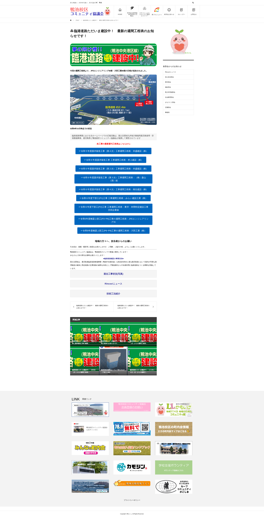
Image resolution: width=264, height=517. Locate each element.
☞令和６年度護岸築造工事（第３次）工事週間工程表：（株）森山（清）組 (113, 179)
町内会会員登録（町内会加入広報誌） (132, 14)
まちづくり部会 (170, 102)
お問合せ (194, 14)
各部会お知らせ (169, 14)
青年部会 (168, 82)
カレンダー (181, 14)
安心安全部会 (169, 77)
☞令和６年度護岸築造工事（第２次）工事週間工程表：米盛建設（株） (113, 168)
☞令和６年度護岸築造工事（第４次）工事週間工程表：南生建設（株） (113, 189)
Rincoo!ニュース (170, 72)
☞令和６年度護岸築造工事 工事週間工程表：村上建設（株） (113, 160)
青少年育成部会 (170, 92)
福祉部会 (168, 87)
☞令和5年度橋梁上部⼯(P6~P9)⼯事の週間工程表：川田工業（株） (113, 230)
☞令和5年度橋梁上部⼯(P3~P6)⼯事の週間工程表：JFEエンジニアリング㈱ (113, 220)
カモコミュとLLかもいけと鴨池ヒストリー (144, 14)
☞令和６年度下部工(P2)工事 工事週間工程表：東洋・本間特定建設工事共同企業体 (113, 208)
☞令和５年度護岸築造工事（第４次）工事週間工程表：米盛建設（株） (113, 151)
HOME (120, 14)
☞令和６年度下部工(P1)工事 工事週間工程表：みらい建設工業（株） (113, 198)
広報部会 (168, 107)
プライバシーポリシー (132, 500)
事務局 (167, 112)
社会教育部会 (169, 97)
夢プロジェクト (157, 14)
